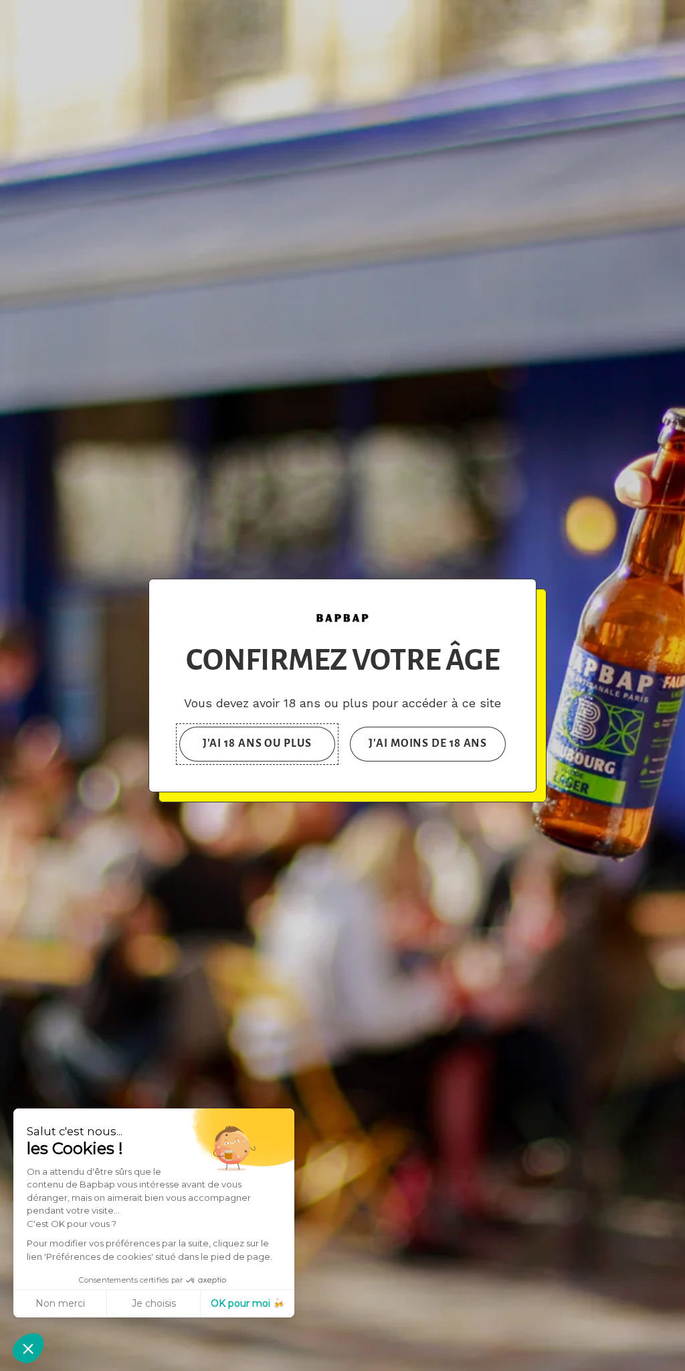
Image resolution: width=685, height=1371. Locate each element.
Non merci (60, 1303)
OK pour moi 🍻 (247, 1303)
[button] (28, 1348)
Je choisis (154, 1303)
